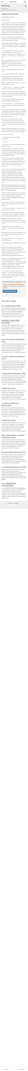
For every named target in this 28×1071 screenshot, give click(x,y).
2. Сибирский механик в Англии (14, 467)
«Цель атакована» (20, 1069)
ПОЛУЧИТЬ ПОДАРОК (10, 291)
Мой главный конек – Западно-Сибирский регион (13, 436)
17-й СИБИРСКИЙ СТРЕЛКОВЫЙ (9, 484)
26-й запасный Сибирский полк (13, 452)
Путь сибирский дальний (11, 305)
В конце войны (5, 1069)
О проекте (10, 503)
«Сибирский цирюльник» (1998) (14, 373)
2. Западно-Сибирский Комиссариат (10, 404)
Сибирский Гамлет (9, 388)
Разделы (16, 503)
